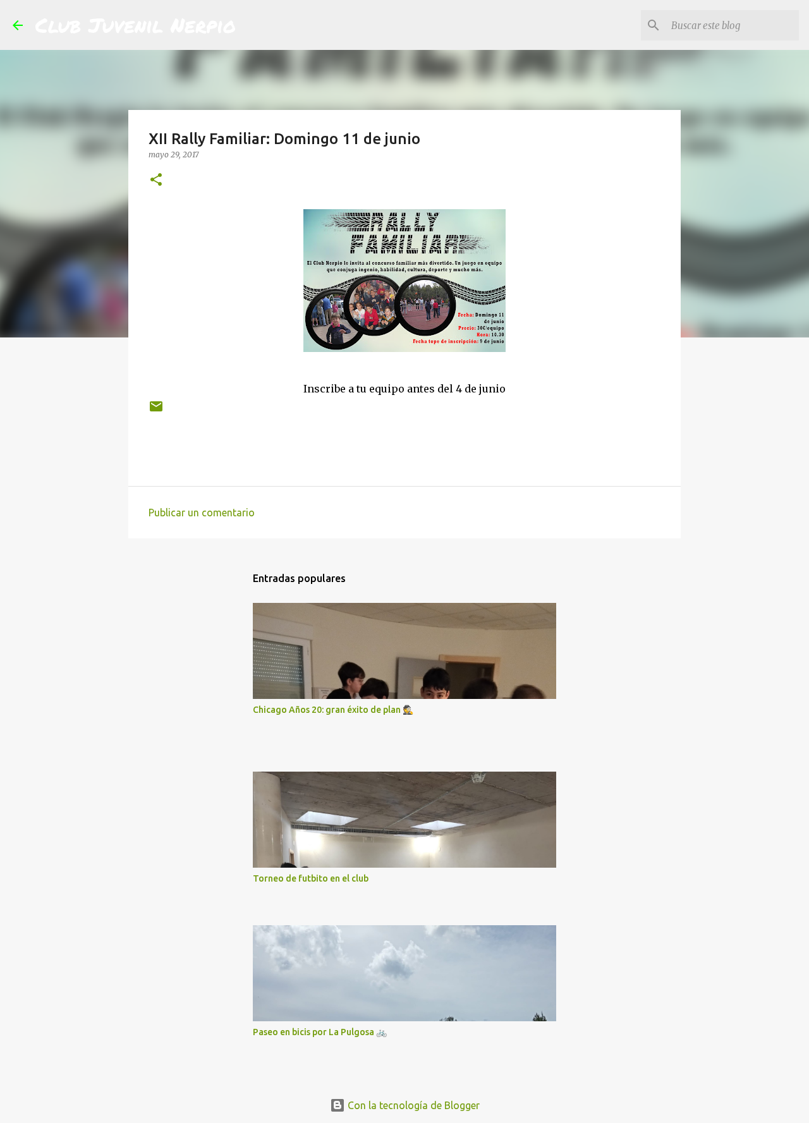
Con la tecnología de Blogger (412, 1105)
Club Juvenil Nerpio (135, 24)
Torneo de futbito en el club (310, 878)
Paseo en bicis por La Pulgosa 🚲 (320, 1032)
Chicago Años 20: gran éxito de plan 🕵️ (333, 710)
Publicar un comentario (202, 512)
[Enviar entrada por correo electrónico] (156, 411)
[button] (156, 180)
